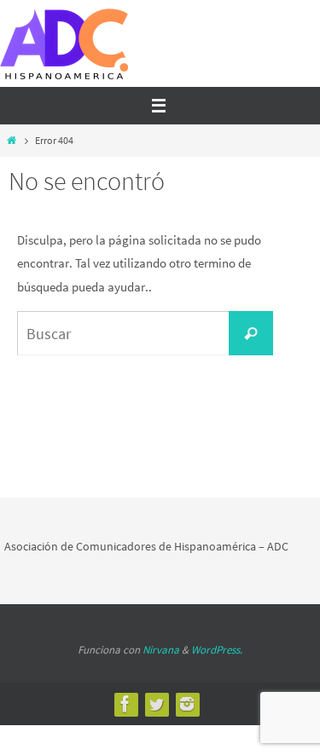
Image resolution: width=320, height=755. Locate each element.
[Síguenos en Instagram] (187, 704)
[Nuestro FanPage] (125, 704)
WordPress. (216, 650)
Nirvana (161, 650)
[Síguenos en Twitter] (156, 704)
